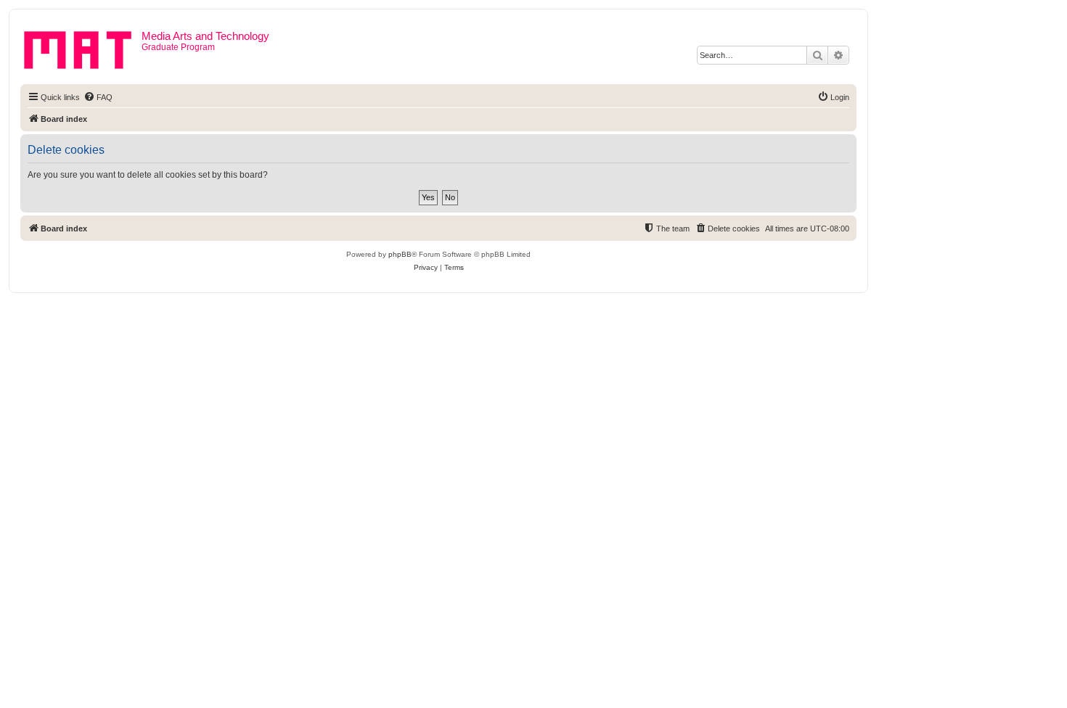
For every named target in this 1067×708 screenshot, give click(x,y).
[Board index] (83, 47)
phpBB (400, 254)
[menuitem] (98, 97)
